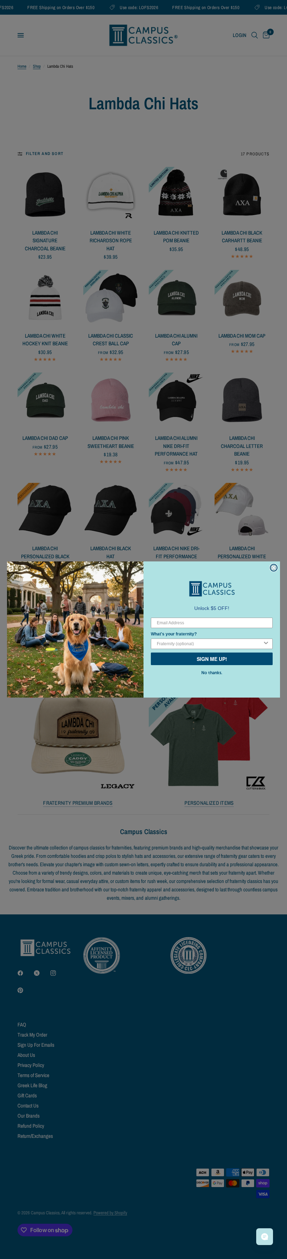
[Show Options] (266, 644)
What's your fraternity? (174, 634)
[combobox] (209, 644)
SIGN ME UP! (212, 658)
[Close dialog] (273, 567)
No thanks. (211, 672)
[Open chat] (264, 1236)
